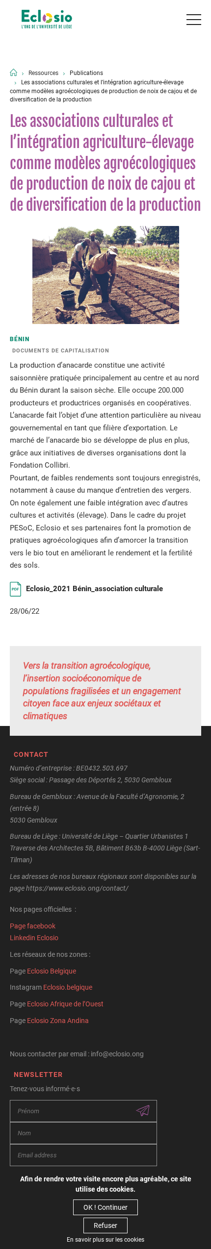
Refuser (105, 1225)
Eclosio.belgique (67, 987)
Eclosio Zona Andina (58, 1020)
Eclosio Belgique (51, 971)
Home (13, 72)
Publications (86, 73)
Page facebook (32, 926)
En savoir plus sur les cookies (105, 1239)
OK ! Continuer (105, 1207)
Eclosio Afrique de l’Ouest (65, 1004)
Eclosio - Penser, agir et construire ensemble (47, 19)
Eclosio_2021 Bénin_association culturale (94, 588)
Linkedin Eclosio (34, 938)
